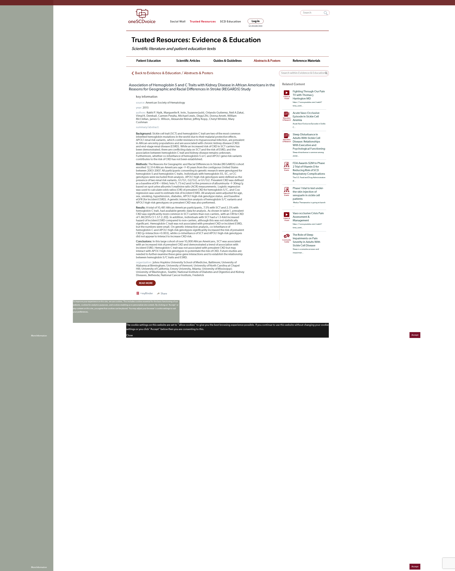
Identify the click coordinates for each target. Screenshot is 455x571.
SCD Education (230, 21)
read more (146, 283)
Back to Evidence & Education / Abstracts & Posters (174, 73)
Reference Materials (306, 60)
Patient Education (148, 60)
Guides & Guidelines (227, 60)
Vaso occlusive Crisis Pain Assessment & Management (308, 217)
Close (129, 335)
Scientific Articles (188, 60)
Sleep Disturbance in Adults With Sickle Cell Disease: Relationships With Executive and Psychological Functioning (309, 141)
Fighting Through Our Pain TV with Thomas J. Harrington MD (309, 95)
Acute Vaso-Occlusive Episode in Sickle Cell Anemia (306, 117)
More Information (39, 336)
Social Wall (178, 21)
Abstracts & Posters (267, 60)
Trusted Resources (203, 21)
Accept (414, 335)
